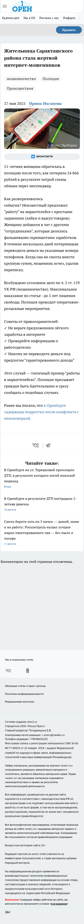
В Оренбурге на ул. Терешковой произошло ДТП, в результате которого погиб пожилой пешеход (39, 478)
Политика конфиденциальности (24, 693)
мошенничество (21, 78)
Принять (69, 30)
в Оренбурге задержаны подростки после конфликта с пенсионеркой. (41, 412)
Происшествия (20, 88)
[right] (79, 18)
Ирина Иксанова (45, 103)
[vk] (36, 445)
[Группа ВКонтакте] (42, 156)
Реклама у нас (49, 18)
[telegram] (49, 445)
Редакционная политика (19, 701)
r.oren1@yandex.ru (53, 735)
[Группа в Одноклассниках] (27, 670)
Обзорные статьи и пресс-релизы (25, 685)
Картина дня (10, 18)
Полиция (51, 78)
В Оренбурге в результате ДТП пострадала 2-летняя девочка (40, 503)
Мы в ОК (29, 18)
